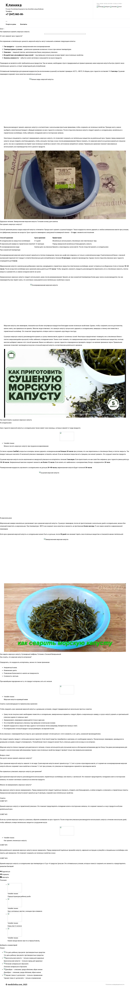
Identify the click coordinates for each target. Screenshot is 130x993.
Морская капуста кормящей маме (16, 699)
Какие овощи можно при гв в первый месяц (24, 941)
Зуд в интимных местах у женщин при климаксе (25, 911)
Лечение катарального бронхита (15, 967)
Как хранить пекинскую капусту (15, 840)
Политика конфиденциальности (115, 984)
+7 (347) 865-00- (15, 14)
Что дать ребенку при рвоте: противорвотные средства (23, 955)
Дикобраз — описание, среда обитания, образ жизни (22, 972)
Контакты (23, 24)
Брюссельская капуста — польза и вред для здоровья (23, 961)
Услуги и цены (11, 24)
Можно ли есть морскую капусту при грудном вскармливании (26, 446)
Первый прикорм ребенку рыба (19, 896)
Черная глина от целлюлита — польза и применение (22, 978)
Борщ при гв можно (15, 926)
